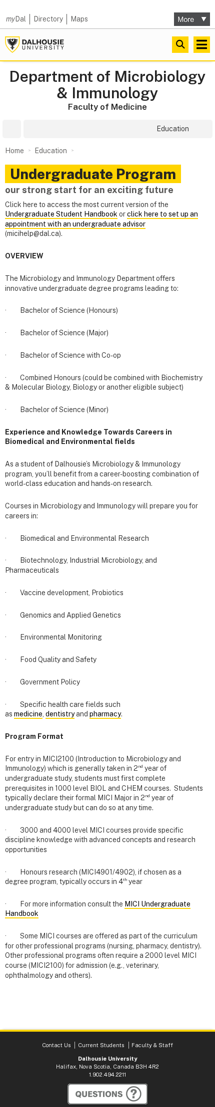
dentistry (60, 714)
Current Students (101, 1045)
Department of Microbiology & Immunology (107, 84)
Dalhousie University (34, 44)
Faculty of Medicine (107, 107)
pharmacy (105, 714)
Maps (79, 19)
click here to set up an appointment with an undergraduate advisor (101, 219)
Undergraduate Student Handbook (61, 214)
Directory (48, 19)
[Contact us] (108, 1094)
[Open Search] (180, 44)
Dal (16, 19)
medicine (28, 714)
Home (14, 151)
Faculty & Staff (152, 1045)
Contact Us (56, 1045)
